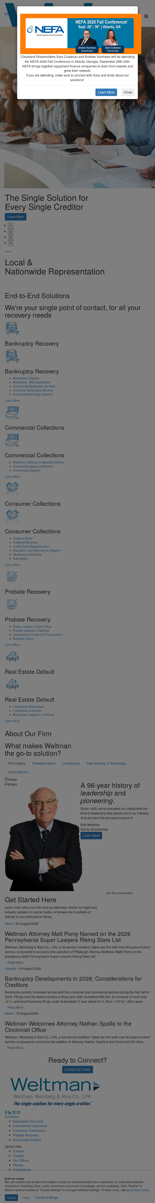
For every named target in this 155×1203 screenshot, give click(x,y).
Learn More (106, 92)
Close (128, 92)
